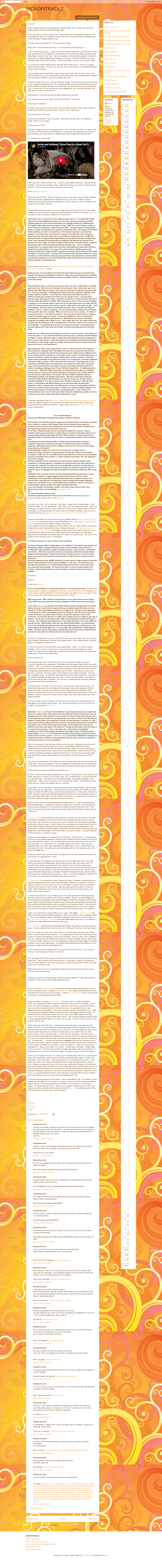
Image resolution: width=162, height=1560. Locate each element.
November (128, 195)
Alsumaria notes (75, 993)
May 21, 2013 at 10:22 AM (42, 1470)
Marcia (110, 103)
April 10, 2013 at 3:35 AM (42, 1303)
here (84, 47)
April (128, 1214)
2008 (127, 1263)
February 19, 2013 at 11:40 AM (43, 1242)
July (128, 231)
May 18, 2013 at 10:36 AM (42, 1453)
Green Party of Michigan (84, 405)
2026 (127, 104)
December (128, 185)
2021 (127, 130)
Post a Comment (36, 1508)
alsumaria (31, 1105)
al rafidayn (31, 1103)
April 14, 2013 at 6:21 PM (42, 1343)
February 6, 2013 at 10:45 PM (43, 1206)
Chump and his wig (32, 1539)
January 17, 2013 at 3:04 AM (43, 1156)
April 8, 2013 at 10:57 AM (42, 1263)
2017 (127, 151)
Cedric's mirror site (112, 84)
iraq (29, 1101)
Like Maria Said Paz (112, 55)
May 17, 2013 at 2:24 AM (42, 1434)
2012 (127, 178)
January (128, 1241)
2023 (127, 120)
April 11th (40, 584)
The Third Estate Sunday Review (117, 37)
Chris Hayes (55, 1001)
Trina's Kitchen (110, 63)
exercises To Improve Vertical (66, 1376)
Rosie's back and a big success (37, 1541)
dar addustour (32, 1107)
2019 (127, 141)
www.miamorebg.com (52, 1359)
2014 (127, 167)
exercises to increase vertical (60, 1300)
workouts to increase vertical (61, 1279)
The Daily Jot (110, 59)
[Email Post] (53, 1114)
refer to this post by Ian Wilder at (67, 513)
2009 (127, 1258)
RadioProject (91, 400)
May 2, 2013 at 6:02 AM (41, 1398)
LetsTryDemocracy (77, 400)
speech (91, 212)
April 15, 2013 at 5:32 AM (42, 1362)
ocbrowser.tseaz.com (49, 1319)
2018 (127, 146)
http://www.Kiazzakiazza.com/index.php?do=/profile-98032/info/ (66, 1450)
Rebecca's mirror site (113, 88)
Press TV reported (34, 926)
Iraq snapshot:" (42, 191)
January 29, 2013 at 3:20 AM (43, 1189)
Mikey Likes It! (110, 48)
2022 (127, 125)
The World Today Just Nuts (115, 76)
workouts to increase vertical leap (62, 1431)
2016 (127, 157)
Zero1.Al (45, 1414)
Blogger (105, 1555)
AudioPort (65, 400)
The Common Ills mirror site (115, 91)
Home (63, 1519)
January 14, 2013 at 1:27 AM (43, 1139)
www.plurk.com (59, 1395)
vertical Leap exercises (63, 1260)
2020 (127, 136)
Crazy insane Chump (33, 1547)
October (128, 204)
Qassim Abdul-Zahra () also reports (44, 919)
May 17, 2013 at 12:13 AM (42, 1417)
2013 (127, 172)
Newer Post (33, 1519)
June (128, 238)
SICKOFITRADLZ (44, 8)
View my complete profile (108, 121)
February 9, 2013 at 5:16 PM (43, 1223)
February (128, 1231)
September (128, 214)
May (129, 243)
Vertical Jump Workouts (56, 1340)
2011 (127, 1248)
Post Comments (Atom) (67, 1525)
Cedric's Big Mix (111, 52)
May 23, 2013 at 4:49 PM (42, 1504)
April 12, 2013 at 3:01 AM (42, 1322)
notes (34, 880)
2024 (127, 115)
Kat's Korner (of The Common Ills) (118, 44)
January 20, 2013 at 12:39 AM (43, 1172)
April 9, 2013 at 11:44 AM (42, 1282)
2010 (127, 1253)
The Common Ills (111, 27)
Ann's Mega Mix (111, 80)
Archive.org (56, 400)
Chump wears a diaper (33, 1549)
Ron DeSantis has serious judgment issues (41, 1544)
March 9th (51, 705)
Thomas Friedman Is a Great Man (118, 40)
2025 (127, 109)
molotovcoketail (87, 1555)
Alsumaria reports (34, 818)
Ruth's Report (110, 67)
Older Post (92, 1519)
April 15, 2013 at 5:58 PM (42, 1379)
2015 (127, 162)
